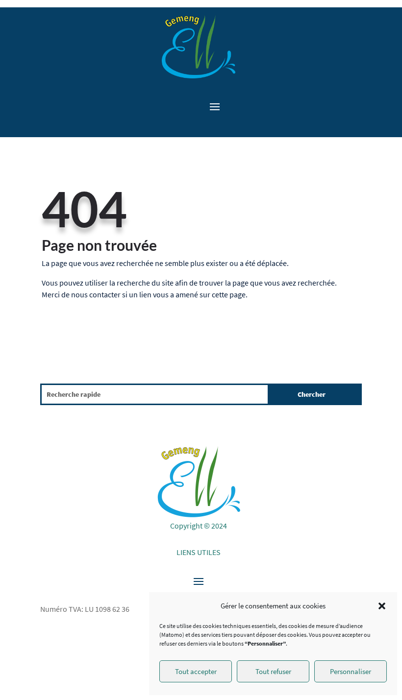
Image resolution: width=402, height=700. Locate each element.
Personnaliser (350, 671)
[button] (382, 606)
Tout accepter (196, 671)
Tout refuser (273, 671)
